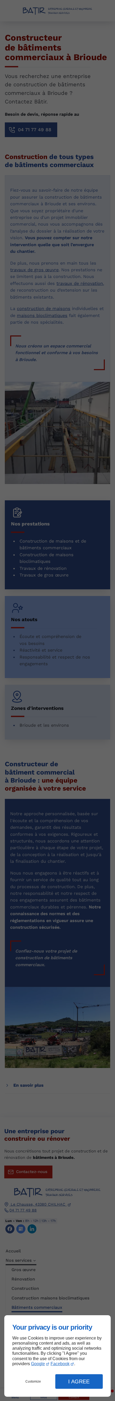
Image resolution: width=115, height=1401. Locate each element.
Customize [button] (33, 1381)
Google (38, 1363)
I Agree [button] (79, 1381)
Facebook (60, 1363)
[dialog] (57, 1356)
